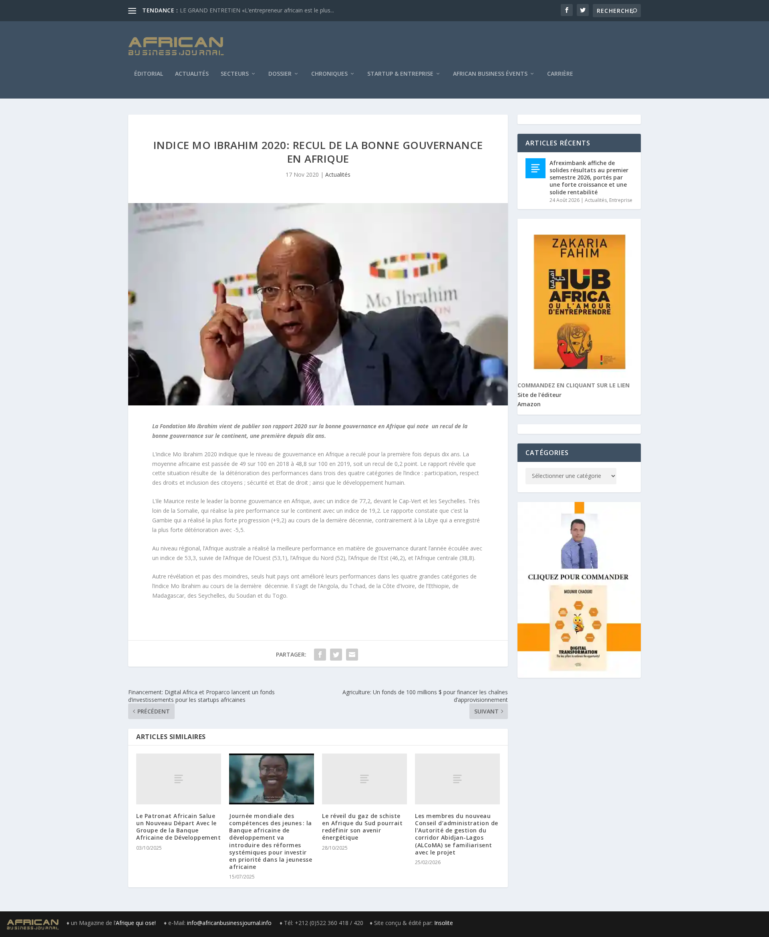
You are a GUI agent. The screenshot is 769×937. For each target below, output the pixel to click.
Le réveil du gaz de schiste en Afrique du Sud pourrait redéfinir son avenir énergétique (362, 827)
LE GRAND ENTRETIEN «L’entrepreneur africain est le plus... (257, 10)
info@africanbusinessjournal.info (229, 923)
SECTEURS (235, 74)
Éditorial (148, 74)
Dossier (280, 74)
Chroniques (329, 74)
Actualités (192, 74)
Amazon (529, 404)
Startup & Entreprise (400, 74)
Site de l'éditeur (539, 395)
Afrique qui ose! (136, 923)
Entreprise (620, 200)
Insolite (443, 923)
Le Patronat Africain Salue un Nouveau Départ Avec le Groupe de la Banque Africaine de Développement (178, 827)
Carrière (560, 74)
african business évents (490, 74)
